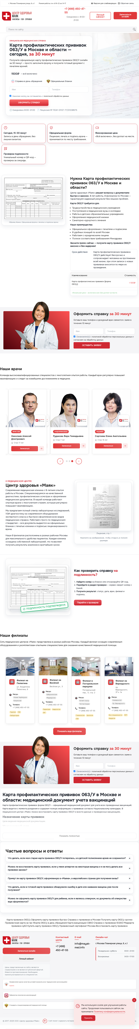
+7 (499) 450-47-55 (75, 10)
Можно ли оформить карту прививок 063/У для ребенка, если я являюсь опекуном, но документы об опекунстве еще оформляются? (67, 900)
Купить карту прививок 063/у (43, 926)
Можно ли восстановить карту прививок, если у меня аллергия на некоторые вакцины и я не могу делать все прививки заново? (65, 868)
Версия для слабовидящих (104, 3)
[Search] (134, 29)
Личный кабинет (26, 959)
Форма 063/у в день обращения (50, 922)
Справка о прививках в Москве (84, 919)
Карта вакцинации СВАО (80, 922)
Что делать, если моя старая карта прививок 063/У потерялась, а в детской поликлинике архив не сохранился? (67, 858)
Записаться (24, 446)
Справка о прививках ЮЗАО (108, 922)
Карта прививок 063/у (19, 919)
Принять (88, 1018)
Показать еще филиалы (69, 731)
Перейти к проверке (87, 602)
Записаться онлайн (26, 951)
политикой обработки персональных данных (112, 336)
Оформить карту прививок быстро (49, 919)
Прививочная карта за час (19, 922)
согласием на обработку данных (88, 340)
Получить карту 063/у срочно (116, 919)
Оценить (11, 985)
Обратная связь (127, 3)
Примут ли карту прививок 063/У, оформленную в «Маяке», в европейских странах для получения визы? (63, 878)
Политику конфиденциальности (109, 1011)
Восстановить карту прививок (112, 926)
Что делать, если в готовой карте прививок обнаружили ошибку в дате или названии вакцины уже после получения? (63, 888)
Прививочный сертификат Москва (77, 926)
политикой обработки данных (56, 96)
